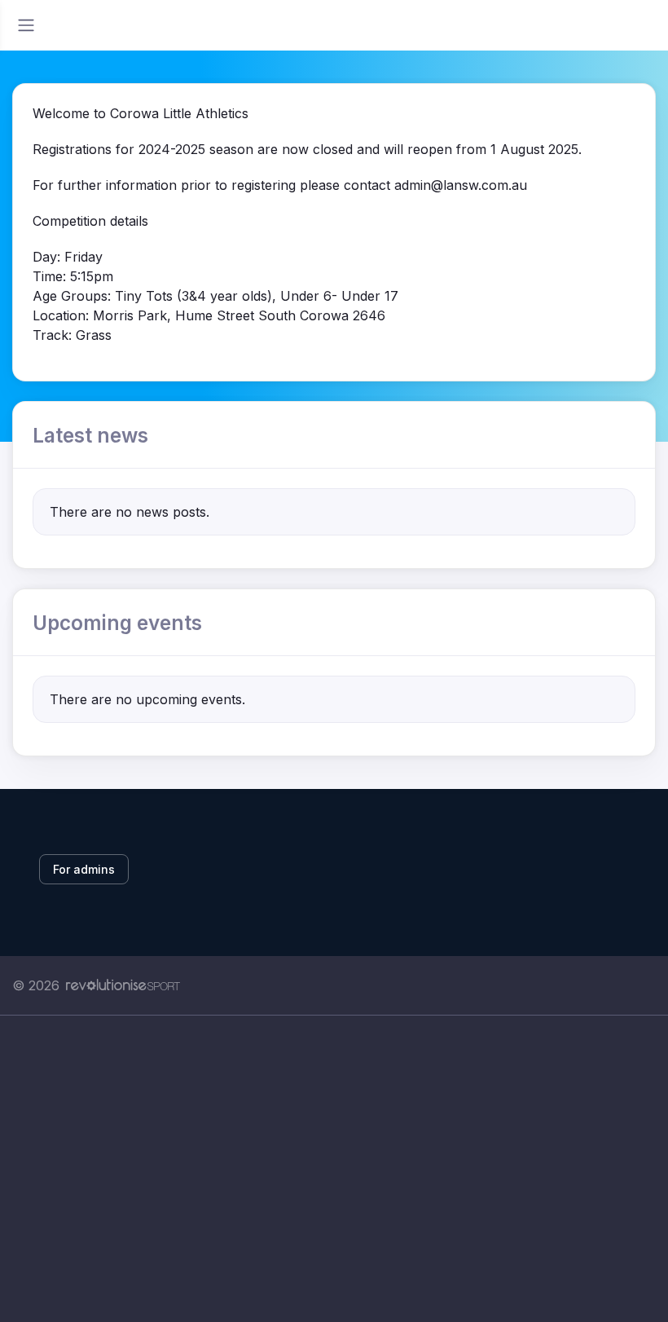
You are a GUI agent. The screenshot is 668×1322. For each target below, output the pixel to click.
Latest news (90, 435)
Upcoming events (117, 622)
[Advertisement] (334, 1169)
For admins (84, 869)
